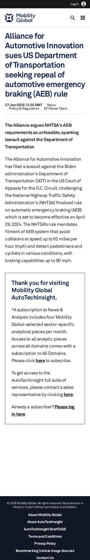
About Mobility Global (45, 514)
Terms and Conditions (45, 536)
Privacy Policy (45, 543)
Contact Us (45, 557)
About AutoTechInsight (44, 522)
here (40, 360)
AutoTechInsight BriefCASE (45, 529)
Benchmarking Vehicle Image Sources (45, 550)
